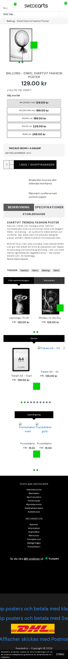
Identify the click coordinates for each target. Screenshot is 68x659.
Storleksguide (34, 214)
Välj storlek (13, 95)
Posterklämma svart (31, 443)
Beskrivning (18, 207)
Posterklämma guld (48, 443)
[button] (7, 45)
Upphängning (34, 414)
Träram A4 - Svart (21, 375)
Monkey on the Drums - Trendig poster (51, 317)
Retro (35, 270)
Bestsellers (49, 280)
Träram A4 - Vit (50, 371)
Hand (56, 270)
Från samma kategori (18, 280)
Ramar (34, 338)
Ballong (46, 270)
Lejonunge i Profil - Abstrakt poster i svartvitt (21, 317)
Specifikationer (49, 207)
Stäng (60, 654)
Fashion (24, 270)
